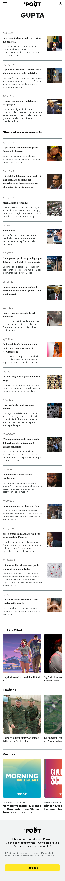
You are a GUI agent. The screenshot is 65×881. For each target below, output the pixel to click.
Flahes (9, 690)
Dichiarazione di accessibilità (32, 846)
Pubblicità (34, 839)
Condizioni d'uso (48, 842)
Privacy (48, 839)
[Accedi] (60, 3)
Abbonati (32, 867)
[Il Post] (32, 4)
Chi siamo (18, 839)
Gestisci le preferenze (21, 842)
